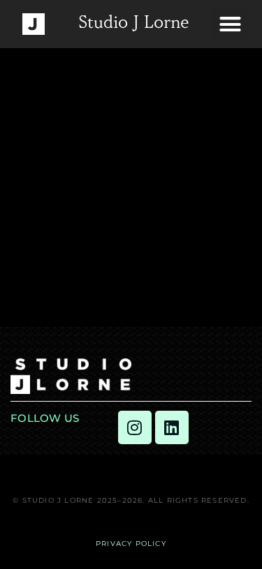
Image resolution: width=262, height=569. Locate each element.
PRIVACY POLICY (131, 543)
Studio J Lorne (133, 23)
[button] (230, 24)
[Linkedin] (172, 427)
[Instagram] (135, 427)
